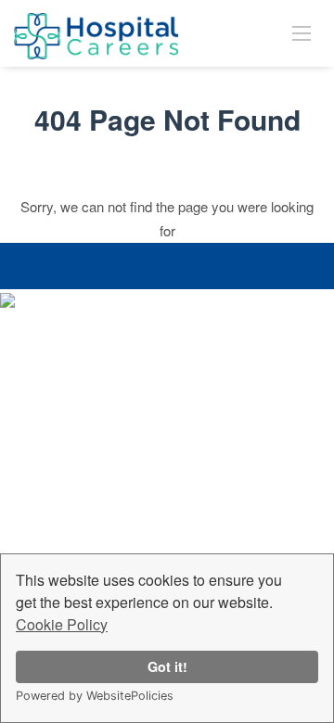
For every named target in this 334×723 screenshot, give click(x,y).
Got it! (167, 666)
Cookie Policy (62, 624)
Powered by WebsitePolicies (94, 696)
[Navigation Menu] (301, 32)
